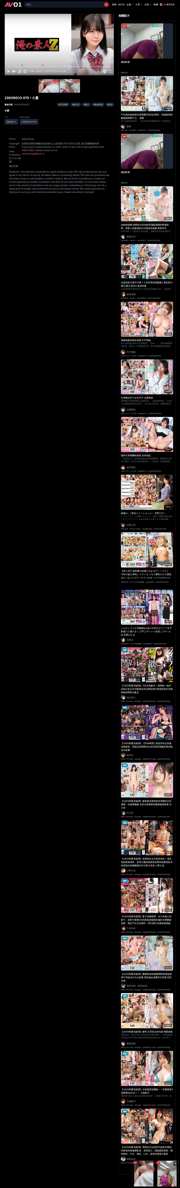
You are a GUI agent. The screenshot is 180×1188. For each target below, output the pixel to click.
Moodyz (138, 701)
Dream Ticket (135, 529)
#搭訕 (109, 104)
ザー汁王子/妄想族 (137, 582)
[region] (59, 44)
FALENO (132, 130)
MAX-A (133, 240)
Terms (12, 139)
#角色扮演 (98, 104)
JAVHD (121, 4)
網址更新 (13, 166)
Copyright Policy (14, 145)
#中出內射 (63, 104)
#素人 (86, 104)
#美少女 (75, 104)
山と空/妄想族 (136, 644)
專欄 (155, 4)
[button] (8, 71)
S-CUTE (133, 356)
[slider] (59, 66)
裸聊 (114, 4)
